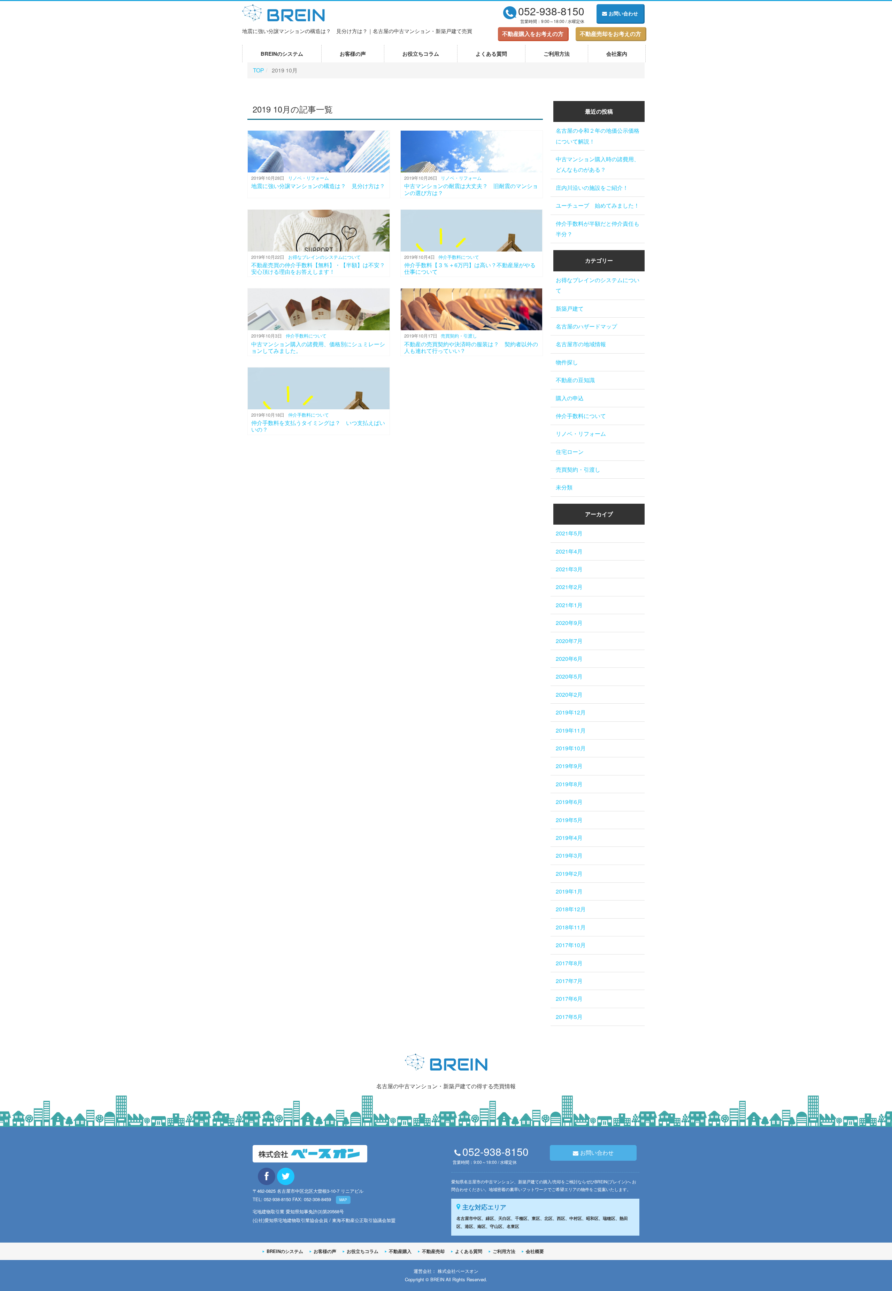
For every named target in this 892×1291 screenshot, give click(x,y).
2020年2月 (569, 694)
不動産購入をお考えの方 (532, 34)
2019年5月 (569, 820)
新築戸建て (570, 308)
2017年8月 (569, 963)
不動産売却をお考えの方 (610, 34)
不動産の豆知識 (575, 380)
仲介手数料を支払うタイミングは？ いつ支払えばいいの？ (318, 426)
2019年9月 (569, 766)
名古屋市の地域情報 (581, 344)
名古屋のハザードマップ (586, 326)
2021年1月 (569, 605)
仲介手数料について (458, 257)
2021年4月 (569, 551)
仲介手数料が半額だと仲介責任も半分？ (597, 228)
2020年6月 (569, 659)
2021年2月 (569, 587)
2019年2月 (569, 873)
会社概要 (535, 1251)
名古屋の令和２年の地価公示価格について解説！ (597, 135)
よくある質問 (491, 53)
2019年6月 (569, 802)
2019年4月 (569, 838)
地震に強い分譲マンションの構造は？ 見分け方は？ (318, 186)
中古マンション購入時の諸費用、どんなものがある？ (597, 164)
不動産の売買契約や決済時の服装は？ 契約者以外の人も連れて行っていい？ (471, 347)
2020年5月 (569, 676)
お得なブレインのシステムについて (324, 257)
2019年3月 (569, 855)
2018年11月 (571, 927)
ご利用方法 (557, 53)
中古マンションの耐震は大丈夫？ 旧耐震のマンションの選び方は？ (471, 189)
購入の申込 (570, 398)
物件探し (567, 362)
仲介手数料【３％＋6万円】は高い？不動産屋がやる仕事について (470, 268)
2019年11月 (571, 730)
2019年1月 (569, 891)
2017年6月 (569, 999)
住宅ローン (570, 452)
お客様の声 (353, 53)
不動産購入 (400, 1251)
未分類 (564, 487)
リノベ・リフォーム (308, 178)
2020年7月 (569, 641)
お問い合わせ (623, 13)
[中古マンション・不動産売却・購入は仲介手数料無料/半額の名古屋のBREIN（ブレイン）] (283, 12)
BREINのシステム (282, 53)
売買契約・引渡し (459, 335)
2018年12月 (571, 909)
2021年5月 (569, 533)
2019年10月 (571, 748)
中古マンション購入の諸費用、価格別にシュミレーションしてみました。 (318, 347)
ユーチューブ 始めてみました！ (597, 205)
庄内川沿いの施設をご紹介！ (592, 188)
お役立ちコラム (420, 53)
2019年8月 (569, 784)
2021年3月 (569, 569)
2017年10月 (571, 945)
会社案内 (616, 53)
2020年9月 (569, 623)
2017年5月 (569, 1017)
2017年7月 (569, 981)
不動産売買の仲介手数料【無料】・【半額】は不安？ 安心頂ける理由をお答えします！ (321, 268)
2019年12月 (571, 712)
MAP (343, 1199)
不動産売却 (433, 1251)
